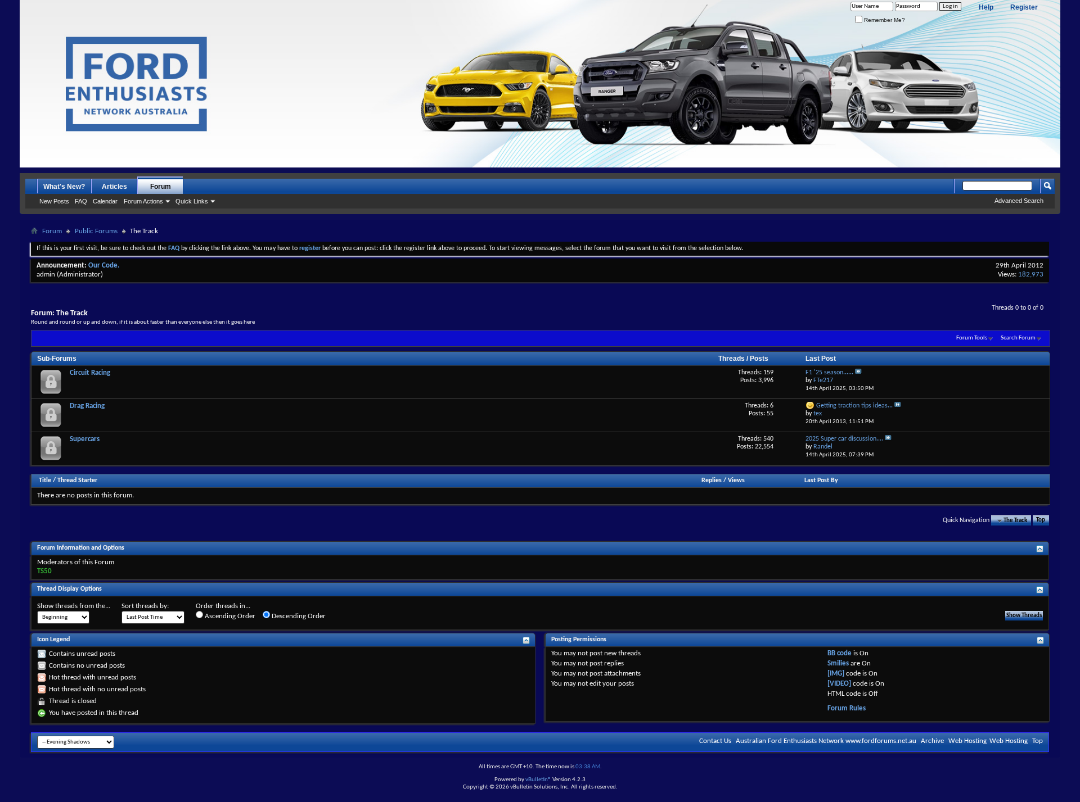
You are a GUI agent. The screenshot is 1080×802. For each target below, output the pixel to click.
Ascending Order (229, 616)
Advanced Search (1018, 200)
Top (1040, 521)
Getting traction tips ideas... (854, 405)
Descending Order (298, 616)
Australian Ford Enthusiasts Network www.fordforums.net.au (826, 741)
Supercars (85, 439)
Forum (160, 187)
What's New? (64, 187)
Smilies (838, 663)
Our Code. (103, 265)
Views (736, 480)
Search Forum (1018, 338)
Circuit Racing (90, 373)
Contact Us (715, 741)
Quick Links (192, 201)
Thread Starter (77, 480)
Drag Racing (87, 406)
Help (986, 7)
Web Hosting (967, 741)
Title (45, 480)
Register (1024, 7)
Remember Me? (883, 20)
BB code (839, 653)
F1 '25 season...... (829, 372)
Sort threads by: (145, 606)
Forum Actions (143, 201)
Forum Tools (971, 338)
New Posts (54, 201)
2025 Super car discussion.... (844, 439)
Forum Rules (846, 708)
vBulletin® (538, 780)
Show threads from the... (73, 606)
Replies (711, 480)
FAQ (81, 201)
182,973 (1030, 274)
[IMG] (835, 673)
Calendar (105, 201)
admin (46, 274)
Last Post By (821, 480)
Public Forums (96, 231)
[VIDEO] (839, 683)
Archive (932, 741)
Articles (114, 187)
